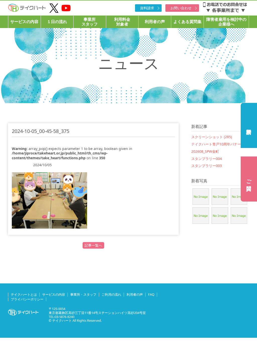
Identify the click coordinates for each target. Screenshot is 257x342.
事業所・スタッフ (83, 294)
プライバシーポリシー (27, 299)
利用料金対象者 (122, 22)
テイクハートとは (24, 294)
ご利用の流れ (111, 294)
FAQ (151, 294)
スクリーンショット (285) (211, 136)
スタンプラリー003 (206, 165)
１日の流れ (57, 21)
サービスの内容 (24, 21)
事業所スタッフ (90, 22)
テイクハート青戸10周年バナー (216, 144)
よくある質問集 (187, 21)
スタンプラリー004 (206, 158)
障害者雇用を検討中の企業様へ (226, 22)
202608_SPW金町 (205, 151)
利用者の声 (155, 21)
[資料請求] (249, 125)
